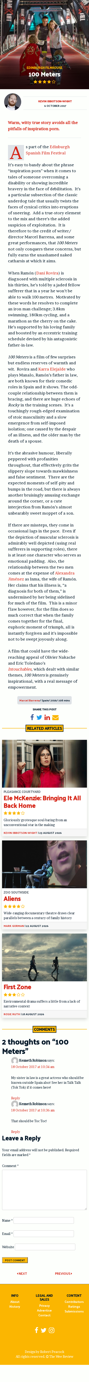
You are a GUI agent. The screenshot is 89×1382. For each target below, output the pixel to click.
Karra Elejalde (52, 369)
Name (7, 1220)
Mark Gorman (14, 925)
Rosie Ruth (12, 1014)
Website (8, 1247)
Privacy (44, 1305)
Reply (15, 1098)
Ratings (74, 1306)
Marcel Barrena (29, 700)
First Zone (17, 986)
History (14, 1306)
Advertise (44, 1310)
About (14, 1301)
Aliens (12, 898)
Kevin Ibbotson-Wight (55, 101)
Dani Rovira (47, 273)
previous (63, 1273)
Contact (44, 1315)
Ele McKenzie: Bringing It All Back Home (42, 801)
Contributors (74, 1301)
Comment (10, 1166)
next (22, 1273)
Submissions (74, 1311)
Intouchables (19, 669)
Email (7, 1234)
